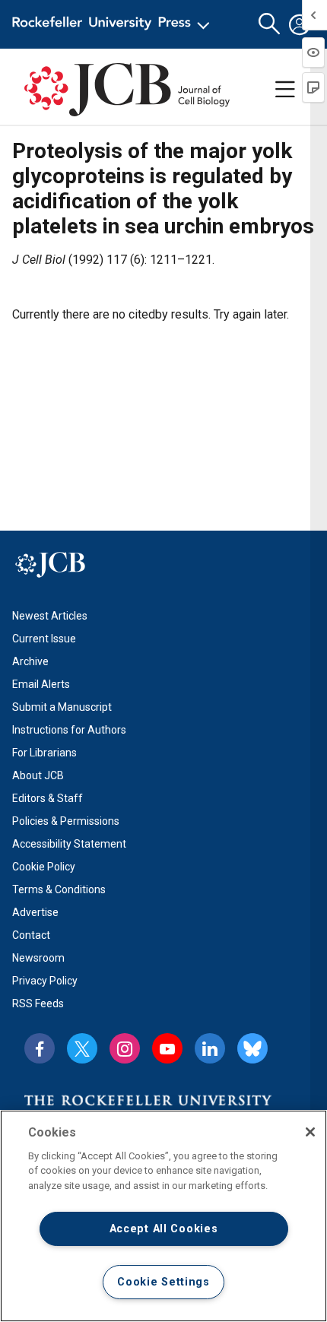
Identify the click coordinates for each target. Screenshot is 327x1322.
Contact (31, 935)
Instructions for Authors (69, 730)
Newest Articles (49, 616)
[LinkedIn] (210, 1048)
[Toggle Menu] (285, 89)
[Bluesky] (252, 1048)
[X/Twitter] (82, 1048)
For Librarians (44, 753)
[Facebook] (39, 1048)
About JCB (38, 775)
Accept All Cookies (164, 1228)
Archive (30, 661)
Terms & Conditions (59, 889)
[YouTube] (167, 1048)
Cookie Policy (43, 867)
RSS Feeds (38, 1003)
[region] (163, 1216)
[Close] (310, 1132)
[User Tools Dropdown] (299, 24)
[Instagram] (125, 1048)
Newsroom (38, 958)
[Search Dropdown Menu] (269, 24)
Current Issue (44, 638)
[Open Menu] (113, 24)
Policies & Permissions (65, 821)
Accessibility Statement (69, 844)
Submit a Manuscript (62, 707)
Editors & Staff (47, 798)
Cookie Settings (163, 1282)
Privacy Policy (45, 981)
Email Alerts (41, 684)
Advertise (35, 912)
